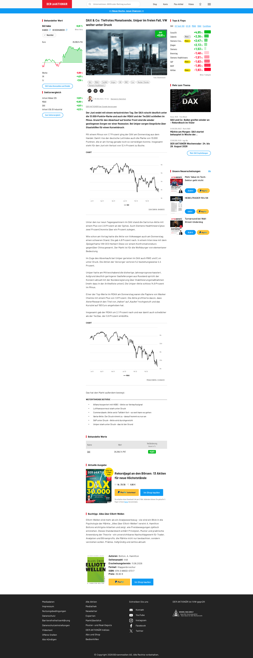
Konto (126, 502)
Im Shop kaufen (152, 492)
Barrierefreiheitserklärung (56, 620)
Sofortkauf (131, 492)
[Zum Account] (165, 4)
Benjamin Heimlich (118, 99)
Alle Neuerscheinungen (206, 171)
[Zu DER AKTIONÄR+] (178, 4)
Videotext (47, 630)
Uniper (113, 82)
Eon (132, 82)
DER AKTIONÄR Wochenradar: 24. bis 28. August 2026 (190, 145)
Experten (90, 615)
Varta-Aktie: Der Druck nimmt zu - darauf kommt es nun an (119, 416)
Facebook (141, 625)
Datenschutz (48, 615)
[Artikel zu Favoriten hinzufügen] (102, 91)
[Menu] (208, 4)
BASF (172, 66)
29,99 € (190, 190)
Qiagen (173, 45)
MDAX (97, 82)
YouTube (140, 614)
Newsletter (91, 611)
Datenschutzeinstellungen (56, 625)
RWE (126, 82)
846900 (45, 29)
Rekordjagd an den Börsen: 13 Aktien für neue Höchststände (140, 475)
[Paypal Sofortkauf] (119, 582)
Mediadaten (48, 601)
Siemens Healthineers (97, 85)
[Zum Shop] (155, 4)
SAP (171, 61)
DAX (90, 82)
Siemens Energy (176, 41)
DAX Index (46, 26)
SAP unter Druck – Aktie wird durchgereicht (113, 420)
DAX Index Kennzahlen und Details (57, 86)
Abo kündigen (49, 639)
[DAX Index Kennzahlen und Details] (62, 56)
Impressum (48, 606)
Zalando (173, 36)
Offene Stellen (49, 634)
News (187, 37)
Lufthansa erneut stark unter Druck (109, 408)
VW (120, 82)
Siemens (173, 49)
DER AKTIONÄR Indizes (97, 629)
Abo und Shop (93, 634)
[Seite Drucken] (96, 91)
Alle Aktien (91, 601)
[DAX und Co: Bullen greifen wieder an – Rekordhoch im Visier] (190, 100)
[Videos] (191, 4)
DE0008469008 (58, 29)
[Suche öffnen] (90, 4)
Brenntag (173, 53)
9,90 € (190, 211)
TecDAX (104, 82)
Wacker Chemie (143, 82)
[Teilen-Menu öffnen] (89, 91)
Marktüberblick (93, 620)
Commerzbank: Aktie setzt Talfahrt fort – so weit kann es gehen (122, 412)
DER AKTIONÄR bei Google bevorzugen (101, 107)
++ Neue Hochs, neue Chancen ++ (126, 10)
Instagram (141, 620)
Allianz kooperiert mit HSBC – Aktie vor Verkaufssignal (118, 404)
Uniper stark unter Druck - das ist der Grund (113, 424)
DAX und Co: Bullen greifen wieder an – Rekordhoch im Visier (190, 121)
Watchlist (50, 35)
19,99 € (190, 232)
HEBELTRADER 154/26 (196, 197)
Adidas (173, 70)
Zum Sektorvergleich (52, 115)
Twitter (139, 630)
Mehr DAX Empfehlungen (199, 153)
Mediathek (91, 606)
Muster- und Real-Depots (99, 625)
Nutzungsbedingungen (54, 611)
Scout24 (173, 32)
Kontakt (140, 609)
